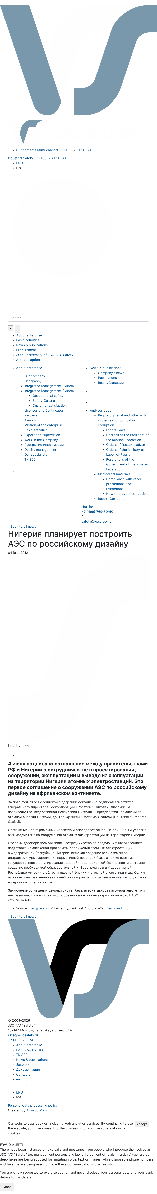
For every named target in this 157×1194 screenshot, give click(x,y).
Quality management (40, 449)
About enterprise (29, 335)
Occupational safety (48, 396)
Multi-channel (64, 150)
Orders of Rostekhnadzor (125, 445)
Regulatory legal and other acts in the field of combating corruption (122, 420)
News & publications (32, 345)
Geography (32, 381)
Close (7, 1187)
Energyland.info (40, 908)
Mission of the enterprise (43, 425)
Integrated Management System (49, 386)
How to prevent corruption (127, 494)
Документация (28, 1069)
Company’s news (111, 373)
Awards (30, 420)
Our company (34, 376)
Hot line (88, 507)
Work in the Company (41, 440)
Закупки (22, 1064)
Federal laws (115, 430)
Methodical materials (114, 474)
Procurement (26, 350)
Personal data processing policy (33, 1105)
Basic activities (27, 340)
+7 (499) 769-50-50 (97, 512)
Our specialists (35, 454)
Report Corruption (112, 499)
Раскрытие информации (44, 445)
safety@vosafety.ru (96, 521)
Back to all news (23, 526)
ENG (19, 163)
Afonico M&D (36, 1110)
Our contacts (26, 150)
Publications (107, 378)
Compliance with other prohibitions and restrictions (123, 484)
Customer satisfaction (50, 405)
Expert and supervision (42, 435)
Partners (30, 415)
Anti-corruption (28, 360)
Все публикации (111, 383)
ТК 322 (30, 459)
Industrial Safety (37, 158)
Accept (141, 1124)
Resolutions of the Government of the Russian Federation (127, 464)
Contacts (23, 1074)
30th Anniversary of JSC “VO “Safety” (45, 355)
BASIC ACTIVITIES (30, 1050)
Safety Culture (44, 400)
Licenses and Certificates (44, 410)
